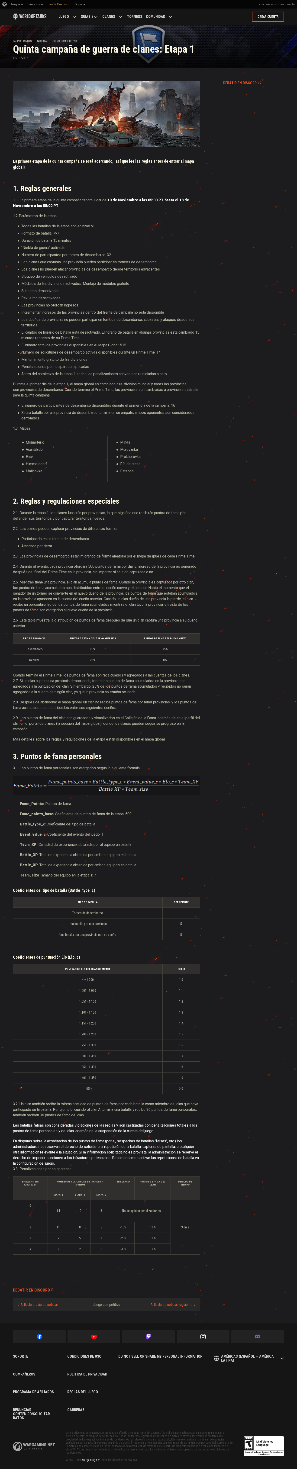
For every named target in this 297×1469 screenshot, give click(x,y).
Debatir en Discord (240, 83)
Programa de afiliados (33, 1392)
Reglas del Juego (82, 1392)
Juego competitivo (64, 41)
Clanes (108, 16)
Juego (63, 16)
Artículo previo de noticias (39, 1304)
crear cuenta (286, 4)
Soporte (20, 1356)
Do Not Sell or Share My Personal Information (160, 1356)
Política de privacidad (87, 1374)
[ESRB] (264, 1446)
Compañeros (24, 1374)
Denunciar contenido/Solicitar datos (31, 1414)
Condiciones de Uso (84, 1356)
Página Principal (23, 41)
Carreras (75, 1410)
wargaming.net (34, 1446)
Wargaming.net (91, 1460)
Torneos (134, 16)
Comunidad (155, 16)
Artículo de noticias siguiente (171, 1304)
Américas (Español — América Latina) (247, 1358)
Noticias (42, 41)
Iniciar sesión (265, 4)
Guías (85, 16)
